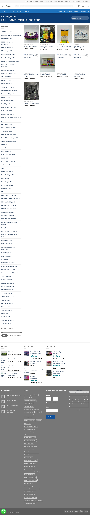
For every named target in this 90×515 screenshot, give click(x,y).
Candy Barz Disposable (8, 73)
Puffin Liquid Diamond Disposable (8, 248)
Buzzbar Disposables (7, 70)
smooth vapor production (30, 497)
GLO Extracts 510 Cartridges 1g (79, 47)
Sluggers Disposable (7, 283)
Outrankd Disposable (7, 215)
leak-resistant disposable (30, 446)
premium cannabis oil (29, 474)
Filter (4, 335)
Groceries (4, 144)
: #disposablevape (28, 406)
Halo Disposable (6, 151)
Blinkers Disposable (7, 47)
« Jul (78, 410)
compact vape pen (28, 417)
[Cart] (88, 6)
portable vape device (29, 466)
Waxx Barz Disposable (8, 307)
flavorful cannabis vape (30, 437)
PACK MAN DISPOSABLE (9, 219)
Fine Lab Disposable (7, 114)
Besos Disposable (6, 38)
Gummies (4, 148)
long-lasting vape (28, 457)
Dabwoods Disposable (8, 94)
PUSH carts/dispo (6, 256)
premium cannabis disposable (31, 472)
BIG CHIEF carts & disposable (7, 43)
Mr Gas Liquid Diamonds (8, 205)
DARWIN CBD (5, 97)
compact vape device (29, 415)
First (47, 402)
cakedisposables (28, 409)
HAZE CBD (4, 158)
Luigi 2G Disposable (12, 405)
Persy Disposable (6, 228)
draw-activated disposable (31, 426)
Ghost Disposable (6, 124)
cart (36, 412)
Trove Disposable (6, 293)
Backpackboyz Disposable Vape (11, 35)
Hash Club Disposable (8, 154)
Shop (9, 11)
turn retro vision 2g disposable (79, 75)
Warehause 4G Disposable (31, 103)
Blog (31, 1)
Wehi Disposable (6, 310)
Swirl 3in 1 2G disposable (64, 75)
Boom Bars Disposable (8, 58)
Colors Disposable (6, 83)
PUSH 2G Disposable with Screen (31, 75)
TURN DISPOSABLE (7, 296)
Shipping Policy (48, 1)
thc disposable (38, 500)
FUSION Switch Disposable (10, 411)
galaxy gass (4, 121)
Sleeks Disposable (6, 279)
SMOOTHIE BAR (45, 75)
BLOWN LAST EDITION (30, 46)
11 (72, 399)
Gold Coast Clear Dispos (8, 127)
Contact (36, 1)
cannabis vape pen (28, 412)
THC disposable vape (29, 503)
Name (48, 395)
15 (84, 399)
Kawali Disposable (7, 171)
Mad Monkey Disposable (9, 195)
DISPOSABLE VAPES (7, 100)
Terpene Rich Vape (29, 500)
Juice (2, 168)
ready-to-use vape (29, 486)
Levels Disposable (6, 182)
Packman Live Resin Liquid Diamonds (9, 223)
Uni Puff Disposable (7, 303)
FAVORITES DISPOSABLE (9, 107)
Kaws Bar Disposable (7, 175)
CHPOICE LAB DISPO (8, 80)
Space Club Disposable (8, 286)
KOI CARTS (5, 178)
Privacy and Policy (58, 1)
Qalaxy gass (5, 259)
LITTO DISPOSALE (7, 185)
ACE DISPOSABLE (7, 32)
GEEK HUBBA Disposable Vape (64, 47)
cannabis (36, 409)
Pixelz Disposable (6, 240)
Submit (51, 417)
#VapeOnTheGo (28, 398)
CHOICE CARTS (6, 77)
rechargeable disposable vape (31, 489)
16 (87, 399)
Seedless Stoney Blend (8, 269)
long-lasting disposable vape (31, 454)
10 (69, 399)
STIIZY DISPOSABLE (7, 290)
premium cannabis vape (30, 477)
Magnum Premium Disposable (10, 198)
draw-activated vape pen (30, 432)
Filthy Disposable (6, 110)
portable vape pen (28, 469)
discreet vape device (29, 420)
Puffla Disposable (6, 252)
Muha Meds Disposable (8, 208)
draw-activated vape (29, 429)
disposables (27, 423)
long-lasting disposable (30, 452)
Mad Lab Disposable (7, 192)
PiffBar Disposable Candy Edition (9, 236)
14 (81, 399)
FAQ (41, 1)
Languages (85, 1)
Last (54, 402)
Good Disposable (6, 131)
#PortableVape (28, 395)
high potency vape (28, 443)
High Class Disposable (8, 161)
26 (75, 404)
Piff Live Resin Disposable (9, 231)
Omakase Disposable (7, 212)
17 (69, 401)
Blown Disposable (6, 51)
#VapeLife (35, 395)
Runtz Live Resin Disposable (9, 266)
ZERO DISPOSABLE (7, 320)
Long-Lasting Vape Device (30, 460)
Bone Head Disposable (8, 54)
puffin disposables (28, 483)
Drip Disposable (6, 104)
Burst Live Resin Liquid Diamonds (8, 66)
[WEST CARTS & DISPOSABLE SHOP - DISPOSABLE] (6, 6)
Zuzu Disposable (6, 323)
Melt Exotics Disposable (8, 202)
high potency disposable (30, 440)
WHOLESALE (68, 1)
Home (4, 11)
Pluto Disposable (6, 243)
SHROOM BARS (6, 276)
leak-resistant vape (29, 449)
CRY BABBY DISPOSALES (9, 90)
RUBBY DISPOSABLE (8, 263)
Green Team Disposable (8, 141)
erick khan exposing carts (30, 435)
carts (39, 412)
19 (75, 401)
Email (48, 407)
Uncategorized (5, 300)
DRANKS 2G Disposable (13, 395)
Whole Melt (5, 313)
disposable (38, 420)
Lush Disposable (6, 188)
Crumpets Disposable (7, 87)
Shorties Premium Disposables (10, 273)
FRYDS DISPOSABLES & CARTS (11, 117)
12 (75, 399)
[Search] (71, 6)
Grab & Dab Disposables (8, 134)
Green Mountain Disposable (9, 138)
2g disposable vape (29, 403)
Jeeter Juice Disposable (8, 165)
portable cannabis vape (30, 463)
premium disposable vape (30, 480)
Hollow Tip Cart (11, 400)
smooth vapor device (29, 494)
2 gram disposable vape (30, 400)
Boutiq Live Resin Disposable (10, 61)
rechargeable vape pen (30, 491)
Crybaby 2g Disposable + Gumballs (47, 47)
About (26, 1)
